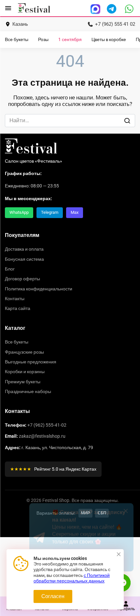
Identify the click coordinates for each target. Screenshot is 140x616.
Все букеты (16, 39)
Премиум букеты (22, 381)
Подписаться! (79, 581)
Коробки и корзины (25, 371)
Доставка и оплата (24, 249)
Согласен (52, 596)
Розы (43, 39)
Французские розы (24, 352)
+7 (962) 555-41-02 (46, 425)
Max (74, 212)
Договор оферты (22, 278)
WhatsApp (19, 212)
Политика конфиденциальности (38, 288)
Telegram (49, 212)
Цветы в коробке (108, 39)
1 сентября (70, 39)
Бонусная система (24, 259)
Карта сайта (17, 308)
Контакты (14, 298)
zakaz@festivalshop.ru (42, 436)
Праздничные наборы (28, 391)
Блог (10, 268)
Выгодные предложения (30, 361)
